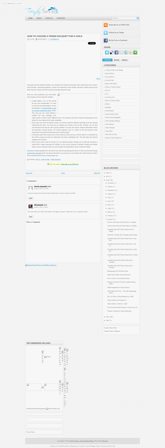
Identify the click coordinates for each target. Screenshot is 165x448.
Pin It (98, 79)
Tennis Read (108, 131)
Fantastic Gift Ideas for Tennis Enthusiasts (119, 311)
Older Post (97, 173)
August (110, 194)
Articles (49, 18)
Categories (107, 60)
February (110, 216)
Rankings (108, 107)
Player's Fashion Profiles (112, 100)
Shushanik (38, 205)
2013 (107, 176)
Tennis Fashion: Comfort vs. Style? (117, 304)
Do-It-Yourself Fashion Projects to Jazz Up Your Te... (122, 307)
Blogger (105, 441)
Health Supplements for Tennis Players (118, 287)
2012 (107, 180)
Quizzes (107, 104)
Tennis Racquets (55, 159)
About (39, 18)
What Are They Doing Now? (113, 138)
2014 (107, 173)
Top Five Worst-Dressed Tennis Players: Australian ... (122, 226)
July (109, 197)
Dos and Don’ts (110, 77)
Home (30, 18)
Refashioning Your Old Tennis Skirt (117, 271)
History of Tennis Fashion (112, 87)
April (109, 208)
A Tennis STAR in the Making (114, 70)
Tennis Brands (109, 111)
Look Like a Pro (110, 97)
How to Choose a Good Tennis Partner (118, 278)
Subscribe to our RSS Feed (119, 25)
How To (38, 159)
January (110, 219)
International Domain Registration (36, 408)
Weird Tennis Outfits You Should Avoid (118, 275)
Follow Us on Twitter (116, 32)
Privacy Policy (30, 432)
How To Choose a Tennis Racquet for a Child (54, 36)
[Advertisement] (69, 27)
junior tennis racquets (34, 153)
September (111, 190)
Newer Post (29, 173)
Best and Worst (109, 73)
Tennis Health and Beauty (112, 121)
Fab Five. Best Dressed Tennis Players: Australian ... (122, 222)
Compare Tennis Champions (112, 331)
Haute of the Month (111, 83)
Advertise (61, 18)
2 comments (54, 39)
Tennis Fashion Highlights (113, 117)
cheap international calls (108, 446)
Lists (106, 94)
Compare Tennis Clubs (110, 328)
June (109, 201)
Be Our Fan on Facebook (118, 40)
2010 (107, 320)
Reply (30, 198)
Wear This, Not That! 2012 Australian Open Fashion (122, 235)
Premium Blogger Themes (93, 446)
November (111, 183)
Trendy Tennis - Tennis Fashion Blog (81, 441)
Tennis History (109, 124)
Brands (116, 60)
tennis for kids (45, 159)
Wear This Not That (111, 134)
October (110, 186)
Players (124, 60)
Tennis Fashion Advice (111, 114)
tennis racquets (41, 186)
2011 (107, 317)
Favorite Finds (109, 80)
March (110, 212)
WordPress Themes (64, 446)
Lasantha (82, 446)
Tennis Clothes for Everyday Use (116, 300)
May (109, 205)
